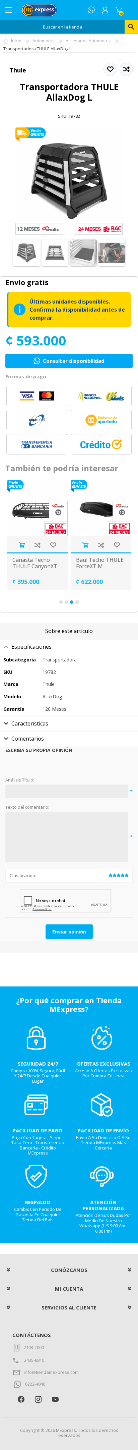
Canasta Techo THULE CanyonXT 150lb (34, 566)
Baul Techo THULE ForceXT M (100, 563)
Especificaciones (31, 646)
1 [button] (61, 602)
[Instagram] (38, 1399)
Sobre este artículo (69, 631)
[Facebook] (20, 1399)
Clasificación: (23, 875)
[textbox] (62, 27)
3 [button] (71, 602)
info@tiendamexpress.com (51, 1372)
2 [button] (66, 602)
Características (29, 723)
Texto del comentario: (27, 807)
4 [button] (77, 602)
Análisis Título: (19, 780)
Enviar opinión (69, 931)
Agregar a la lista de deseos (53, 544)
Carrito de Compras (118, 10)
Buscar (131, 27)
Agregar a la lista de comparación (37, 544)
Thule (17, 70)
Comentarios (27, 738)
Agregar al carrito (21, 544)
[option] (37, 535)
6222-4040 (35, 1384)
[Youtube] (55, 1399)
